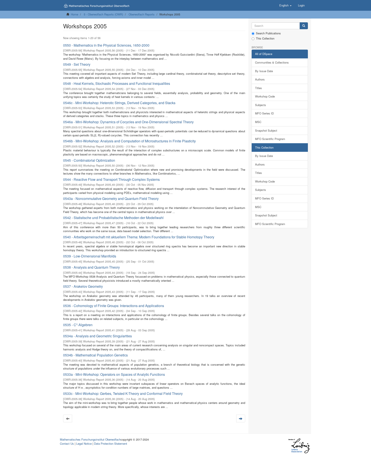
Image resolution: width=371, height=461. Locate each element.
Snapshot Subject (266, 130)
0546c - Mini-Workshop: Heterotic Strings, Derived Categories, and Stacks (119, 102)
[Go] (304, 25)
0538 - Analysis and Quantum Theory (91, 267)
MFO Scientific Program (270, 139)
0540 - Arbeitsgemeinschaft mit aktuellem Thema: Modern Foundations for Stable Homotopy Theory (138, 236)
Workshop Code (265, 96)
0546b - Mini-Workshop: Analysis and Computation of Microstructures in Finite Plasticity (129, 140)
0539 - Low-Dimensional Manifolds (89, 256)
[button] (285, 5)
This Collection (265, 38)
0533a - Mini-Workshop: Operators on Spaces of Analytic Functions (114, 374)
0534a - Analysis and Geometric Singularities (97, 335)
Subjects (260, 105)
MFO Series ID (264, 113)
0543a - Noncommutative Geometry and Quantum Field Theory (111, 198)
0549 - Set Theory (76, 64)
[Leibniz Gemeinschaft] (299, 446)
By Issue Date (264, 71)
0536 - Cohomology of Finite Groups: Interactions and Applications (113, 305)
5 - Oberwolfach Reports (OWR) (103, 14)
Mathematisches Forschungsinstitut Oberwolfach (90, 439)
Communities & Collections (272, 62)
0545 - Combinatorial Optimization (89, 160)
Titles (258, 88)
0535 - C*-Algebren (78, 324)
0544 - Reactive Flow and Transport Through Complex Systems (111, 179)
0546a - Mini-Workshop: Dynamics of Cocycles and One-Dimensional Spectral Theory (128, 121)
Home (74, 14)
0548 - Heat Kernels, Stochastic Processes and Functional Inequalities (116, 83)
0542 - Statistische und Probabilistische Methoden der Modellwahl (113, 217)
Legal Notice (84, 443)
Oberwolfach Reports (142, 14)
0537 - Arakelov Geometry (83, 286)
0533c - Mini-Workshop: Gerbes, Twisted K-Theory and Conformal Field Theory (123, 393)
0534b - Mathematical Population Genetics (95, 355)
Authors (260, 79)
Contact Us (67, 443)
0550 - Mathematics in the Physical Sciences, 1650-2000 (106, 45)
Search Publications (268, 33)
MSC (258, 122)
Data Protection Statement (110, 443)
